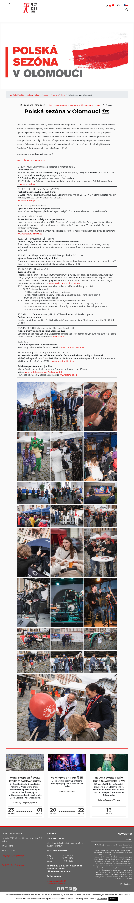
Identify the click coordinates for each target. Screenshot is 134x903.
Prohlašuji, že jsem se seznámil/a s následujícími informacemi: (114, 846)
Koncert (63, 105)
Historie (56, 105)
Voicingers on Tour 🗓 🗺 (67, 777)
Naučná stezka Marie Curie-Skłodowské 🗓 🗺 (109, 779)
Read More (102, 898)
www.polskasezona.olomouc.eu (31, 160)
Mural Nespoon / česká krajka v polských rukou (25, 779)
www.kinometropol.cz (28, 200)
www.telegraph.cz (26, 184)
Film (50, 105)
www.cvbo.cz (59, 336)
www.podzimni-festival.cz (64, 361)
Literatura (72, 105)
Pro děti (80, 105)
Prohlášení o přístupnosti (13, 865)
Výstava (96, 105)
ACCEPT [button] (113, 899)
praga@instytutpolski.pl (13, 855)
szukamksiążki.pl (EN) (56, 884)
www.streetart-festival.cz (30, 233)
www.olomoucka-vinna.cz (72, 347)
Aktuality (17, 803)
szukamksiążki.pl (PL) (56, 881)
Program (89, 105)
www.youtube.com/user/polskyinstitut (43, 372)
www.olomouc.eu (68, 374)
